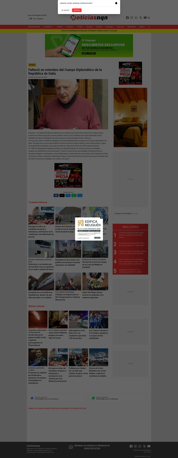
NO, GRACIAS (65, 10)
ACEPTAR (77, 10)
